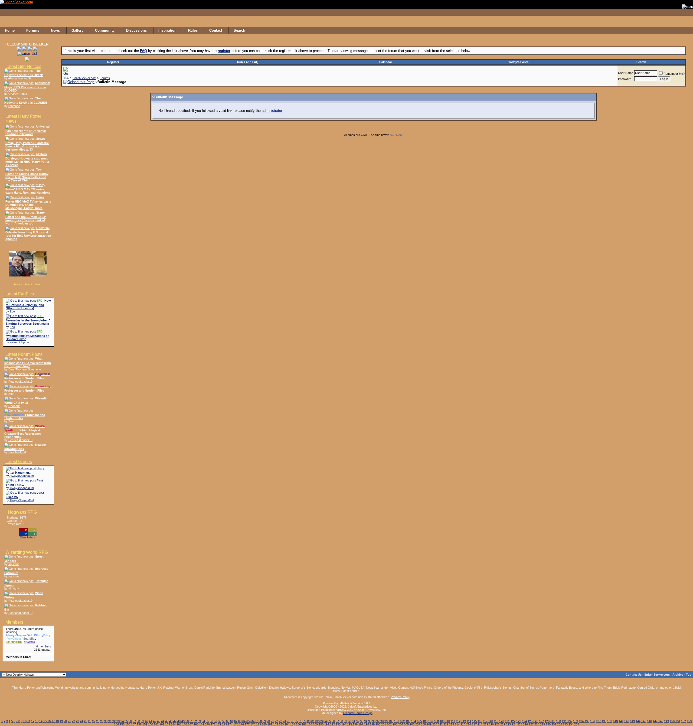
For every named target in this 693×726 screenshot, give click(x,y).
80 (308, 721)
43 (158, 721)
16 (49, 721)
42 (154, 721)
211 (440, 724)
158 (139, 724)
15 (45, 721)
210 (434, 724)
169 (201, 724)
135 (586, 721)
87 (337, 721)
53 (199, 721)
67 (256, 721)
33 (118, 721)
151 (677, 721)
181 (269, 724)
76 (292, 721)
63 (239, 721)
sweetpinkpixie (19, 342)
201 (383, 724)
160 (150, 724)
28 (97, 721)
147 (655, 721)
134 (581, 721)
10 (25, 721)
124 (524, 721)
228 (536, 724)
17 (53, 721)
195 (349, 724)
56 (211, 721)
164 (173, 724)
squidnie (13, 564)
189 (315, 724)
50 (187, 721)
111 (453, 721)
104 (413, 721)
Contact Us (634, 674)
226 (525, 724)
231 (553, 724)
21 (69, 721)
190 (321, 724)
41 (150, 721)
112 (458, 721)
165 (178, 724)
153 (689, 721)
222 (502, 724)
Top (688, 674)
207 (417, 724)
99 (386, 721)
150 (672, 721)
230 (548, 724)
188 (309, 724)
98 (382, 721)
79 (304, 721)
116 (480, 721)
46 (170, 721)
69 (264, 721)
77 (296, 721)
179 (258, 724)
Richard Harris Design (357, 713)
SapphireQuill (17, 452)
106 (425, 721)
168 (196, 724)
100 (390, 721)
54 (203, 721)
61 (231, 721)
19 (61, 721)
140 (615, 721)
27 (93, 721)
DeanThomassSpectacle (24, 369)
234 (570, 724)
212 (445, 724)
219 (485, 724)
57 (215, 721)
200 (377, 724)
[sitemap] (687, 30)
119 (496, 721)
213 (451, 724)
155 (122, 724)
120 (501, 721)
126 (535, 721)
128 (547, 721)
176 (241, 724)
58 (219, 721)
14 (41, 721)
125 (530, 721)
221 (497, 724)
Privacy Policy (400, 697)
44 (162, 721)
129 (552, 721)
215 (462, 724)
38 (138, 721)
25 (85, 721)
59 (223, 721)
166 (184, 724)
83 (321, 721)
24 (81, 721)
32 (114, 721)
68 (260, 721)
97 (378, 721)
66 (252, 721)
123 (518, 721)
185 (292, 724)
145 (643, 721)
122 (513, 721)
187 (304, 724)
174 (230, 724)
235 (576, 724)
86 (333, 721)
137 (598, 721)
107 (430, 721)
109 (442, 721)
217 (474, 724)
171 (213, 724)
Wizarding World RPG (26, 552)
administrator (272, 111)
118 (490, 721)
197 (360, 724)
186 (298, 724)
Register (113, 62)
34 (122, 721)
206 (412, 724)
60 (227, 721)
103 (408, 721)
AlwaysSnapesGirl (20, 78)
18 (57, 721)
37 (134, 721)
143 (632, 721)
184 (287, 724)
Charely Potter (17, 93)
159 (144, 724)
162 (161, 724)
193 (338, 724)
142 (626, 721)
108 (436, 721)
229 (542, 724)
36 (130, 721)
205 (406, 724)
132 (569, 721)
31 (110, 721)
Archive (677, 674)
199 (372, 724)
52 (195, 721)
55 (207, 721)
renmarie (14, 106)
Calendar (385, 62)
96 (373, 721)
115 (474, 721)
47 (174, 721)
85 (329, 721)
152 (683, 721)
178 (252, 724)
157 (133, 724)
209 (429, 724)
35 (126, 721)
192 (332, 724)
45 (166, 721)
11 (28, 721)
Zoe (12, 311)
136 (592, 721)
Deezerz (14, 406)
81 (313, 721)
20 (65, 721)
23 (77, 721)
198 (366, 724)
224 (514, 724)
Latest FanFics (19, 294)
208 (423, 724)
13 (36, 721)
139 (609, 721)
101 (396, 721)
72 (276, 721)
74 (284, 721)
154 (116, 724)
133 (575, 721)
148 (660, 721)
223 (508, 724)
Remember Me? (674, 73)
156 (127, 724)
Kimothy (13, 588)
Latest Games (18, 461)
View (38, 284)
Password (624, 78)
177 (247, 724)
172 (218, 724)
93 (361, 721)
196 (355, 724)
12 (32, 721)
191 (326, 724)
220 (491, 724)
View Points (27, 537)
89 (345, 721)
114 (469, 721)
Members (14, 622)
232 (559, 724)
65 (248, 721)
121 (507, 721)
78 (300, 721)
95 (369, 721)
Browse (18, 284)
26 (89, 721)
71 (272, 721)
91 (353, 721)
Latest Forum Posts (24, 354)
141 (621, 721)
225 (519, 724)
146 (649, 721)
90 (349, 721)
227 (531, 724)
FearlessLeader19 (20, 381)
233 (565, 724)
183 (281, 724)
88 (341, 721)
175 (235, 724)
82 (317, 721)
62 (235, 721)
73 (280, 721)
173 (224, 724)
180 (264, 724)
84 (325, 721)
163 (167, 724)
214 (457, 724)
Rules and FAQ (248, 62)
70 (268, 721)
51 (191, 721)
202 (389, 724)
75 (288, 721)
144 (638, 721)
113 (463, 721)
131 (564, 721)
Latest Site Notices (23, 66)
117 (485, 721)
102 (402, 721)
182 (275, 724)
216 (468, 724)
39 (142, 721)
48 (179, 721)
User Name (625, 72)
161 (156, 724)
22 (73, 721)
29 (101, 721)
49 (183, 721)
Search (28, 284)
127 (541, 721)
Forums (105, 78)
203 (395, 724)
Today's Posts (518, 62)
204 (400, 724)
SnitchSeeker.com (84, 78)
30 (105, 721)
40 (146, 721)
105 (419, 721)
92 (357, 721)
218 (480, 724)
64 (244, 721)
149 (666, 721)
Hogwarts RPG (22, 512)
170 (207, 724)
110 (447, 721)
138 (604, 721)
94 (365, 721)
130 (558, 721)
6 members (43, 646)
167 (190, 724)
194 (343, 724)
